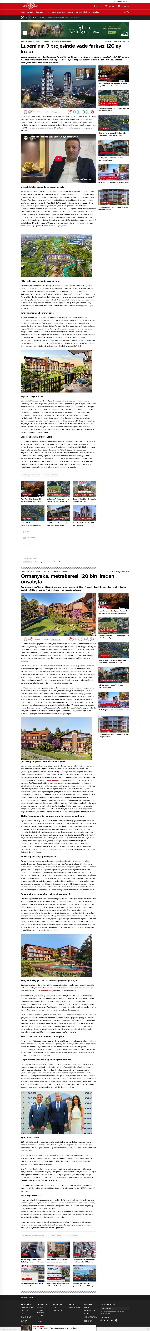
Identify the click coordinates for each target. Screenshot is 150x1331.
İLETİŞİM (87, 1314)
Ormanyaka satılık (72, 1235)
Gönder (27, 562)
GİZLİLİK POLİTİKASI (91, 1317)
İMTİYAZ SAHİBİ (89, 1310)
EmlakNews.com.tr (27, 41)
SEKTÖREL (95, 12)
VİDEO (55, 1307)
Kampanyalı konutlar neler (31, 475)
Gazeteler (99, 6)
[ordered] (46, 562)
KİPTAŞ (39, 1318)
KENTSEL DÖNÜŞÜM (83, 12)
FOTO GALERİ (57, 1310)
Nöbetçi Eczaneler (74, 1307)
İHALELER (39, 12)
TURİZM (39, 1322)
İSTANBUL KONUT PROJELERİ (62, 41)
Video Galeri (125, 6)
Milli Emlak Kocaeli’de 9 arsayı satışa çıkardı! (52, 17)
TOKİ (47, 12)
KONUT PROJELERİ (27, 12)
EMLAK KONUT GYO (58, 12)
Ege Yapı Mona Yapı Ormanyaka (33, 1235)
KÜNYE (86, 1307)
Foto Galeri (111, 6)
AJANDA (70, 12)
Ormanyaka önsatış (55, 1235)
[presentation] (27, 17)
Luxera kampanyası (51, 475)
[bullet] (49, 562)
